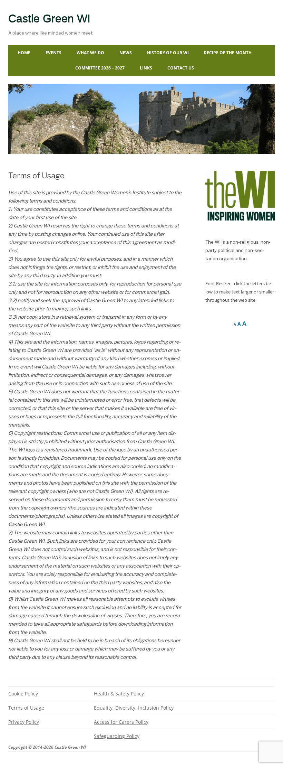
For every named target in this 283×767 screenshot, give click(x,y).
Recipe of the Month (228, 53)
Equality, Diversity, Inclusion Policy (134, 707)
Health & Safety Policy (119, 693)
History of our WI (168, 53)
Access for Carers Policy (121, 722)
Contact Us (180, 68)
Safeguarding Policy (116, 736)
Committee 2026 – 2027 (100, 68)
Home (24, 53)
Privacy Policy (23, 722)
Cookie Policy (23, 693)
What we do (90, 53)
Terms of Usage (26, 707)
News (125, 53)
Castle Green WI (49, 18)
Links (146, 68)
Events (53, 53)
